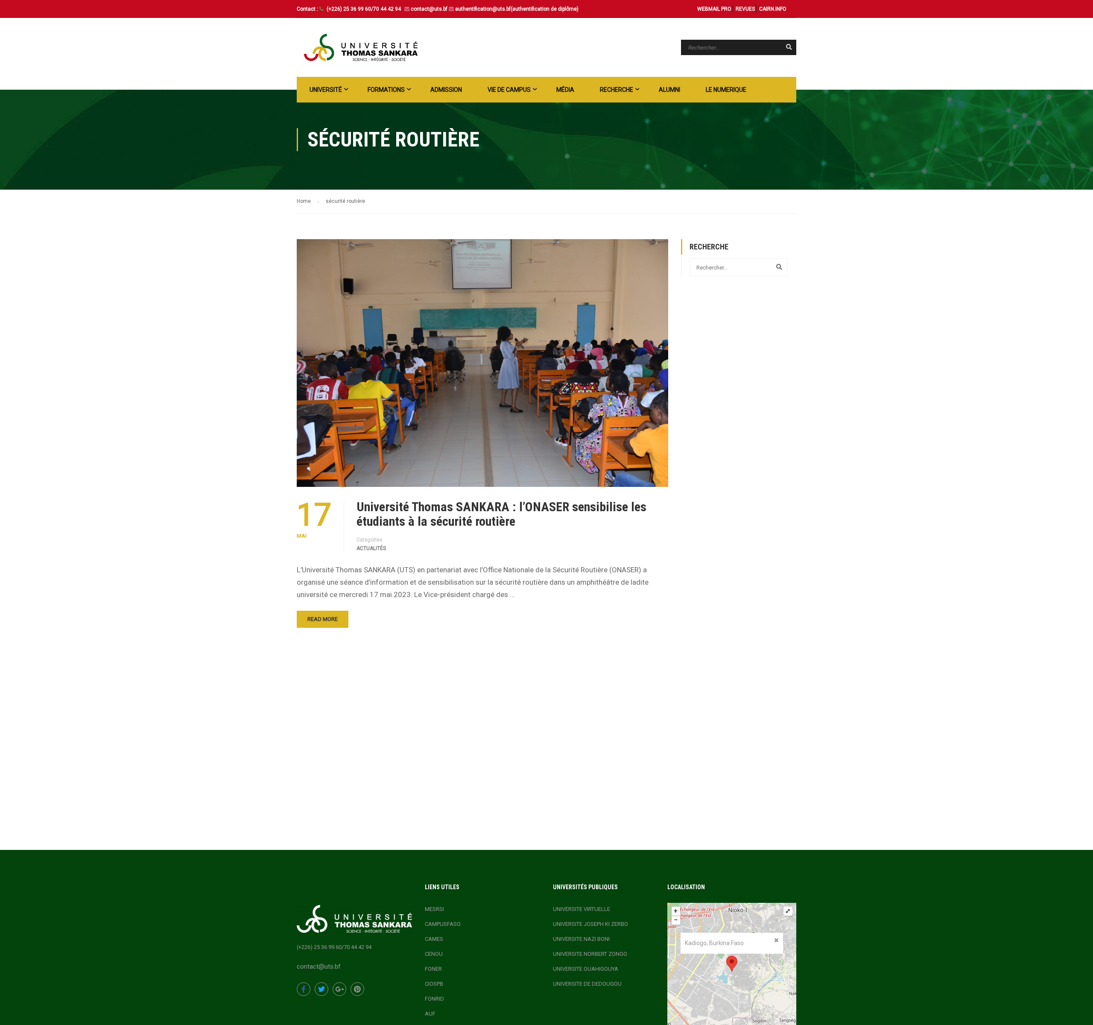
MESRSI (434, 909)
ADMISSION (446, 89)
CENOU (434, 954)
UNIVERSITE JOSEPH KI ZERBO (590, 924)
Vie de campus (509, 89)
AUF (430, 1013)
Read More (322, 619)
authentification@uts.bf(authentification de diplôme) (517, 9)
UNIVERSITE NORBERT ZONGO (590, 954)
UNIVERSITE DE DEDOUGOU (587, 984)
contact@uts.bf (429, 9)
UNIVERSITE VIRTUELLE (581, 909)
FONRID (434, 999)
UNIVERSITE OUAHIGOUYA (585, 969)
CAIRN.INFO (772, 9)
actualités (371, 548)
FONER (433, 969)
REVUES (745, 9)
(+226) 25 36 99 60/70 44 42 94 (364, 9)
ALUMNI (669, 89)
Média (565, 89)
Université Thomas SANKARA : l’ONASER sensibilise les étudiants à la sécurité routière (501, 514)
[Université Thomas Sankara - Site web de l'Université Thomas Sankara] (361, 47)
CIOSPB (434, 984)
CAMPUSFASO (443, 924)
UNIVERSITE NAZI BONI (581, 939)
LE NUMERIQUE (726, 89)
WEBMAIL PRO (714, 9)
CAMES (434, 939)
